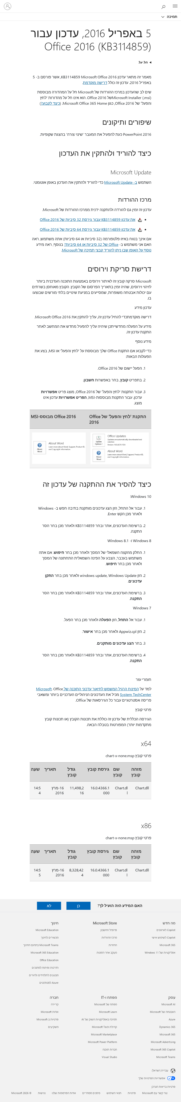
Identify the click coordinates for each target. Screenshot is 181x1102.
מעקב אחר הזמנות (107, 952)
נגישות (41, 1093)
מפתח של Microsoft (105, 1004)
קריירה (54, 1004)
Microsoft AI (168, 1004)
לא (49, 905)
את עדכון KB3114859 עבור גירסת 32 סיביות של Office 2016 (87, 219)
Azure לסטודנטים (48, 982)
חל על (143, 62)
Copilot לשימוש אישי (163, 937)
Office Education (49, 960)
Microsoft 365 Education (44, 952)
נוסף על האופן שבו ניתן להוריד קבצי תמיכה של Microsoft (106, 250)
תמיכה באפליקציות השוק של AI (99, 1019)
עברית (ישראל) (160, 1070)
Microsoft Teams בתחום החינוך (40, 945)
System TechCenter (135, 694)
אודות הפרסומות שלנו (64, 1093)
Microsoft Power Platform (102, 1042)
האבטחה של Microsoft (162, 1012)
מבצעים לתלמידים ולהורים (43, 975)
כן (78, 905)
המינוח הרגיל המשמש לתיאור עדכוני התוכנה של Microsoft (87, 688)
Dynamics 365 (167, 1027)
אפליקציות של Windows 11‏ (160, 952)
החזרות (113, 945)
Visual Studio (109, 1057)
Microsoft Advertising (163, 1042)
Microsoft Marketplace (104, 1034)
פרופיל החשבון (108, 930)
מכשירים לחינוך (49, 937)
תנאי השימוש (114, 1093)
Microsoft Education (47, 930)
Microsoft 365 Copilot (163, 1049)
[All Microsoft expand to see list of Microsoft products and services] (175, 6)
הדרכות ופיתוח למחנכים (45, 967)
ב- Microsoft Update (120, 182)
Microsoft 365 (167, 945)
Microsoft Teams (165, 1057)
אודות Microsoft (49, 1012)
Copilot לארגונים (165, 930)
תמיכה (171, 16)
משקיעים (53, 1027)
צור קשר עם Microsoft (154, 1093)
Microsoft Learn (108, 1012)
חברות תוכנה (110, 1049)
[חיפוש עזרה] (164, 6)
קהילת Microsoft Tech (104, 1027)
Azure (172, 1019)
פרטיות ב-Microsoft (47, 1019)
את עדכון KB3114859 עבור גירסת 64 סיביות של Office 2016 (87, 229)
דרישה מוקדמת (95, 82)
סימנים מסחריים (91, 1093)
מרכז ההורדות (109, 937)
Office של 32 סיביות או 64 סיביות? (91, 244)
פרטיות (132, 1093)
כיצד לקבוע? (50, 103)
